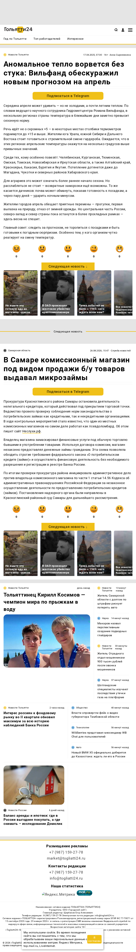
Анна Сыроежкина (120, 54)
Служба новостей (121, 350)
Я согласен (94, 939)
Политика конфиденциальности (104, 942)
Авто (78, 747)
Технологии (82, 727)
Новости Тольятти (18, 54)
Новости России (17, 810)
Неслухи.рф (31, 431)
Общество (81, 707)
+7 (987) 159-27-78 (66, 852)
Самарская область (19, 350)
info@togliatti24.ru (66, 878)
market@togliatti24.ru (66, 858)
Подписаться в (68, 96)
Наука (105, 618)
